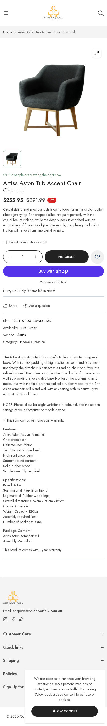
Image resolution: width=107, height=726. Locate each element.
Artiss (21, 334)
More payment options (53, 282)
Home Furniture (32, 341)
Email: (32, 610)
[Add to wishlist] (97, 256)
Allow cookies (64, 711)
